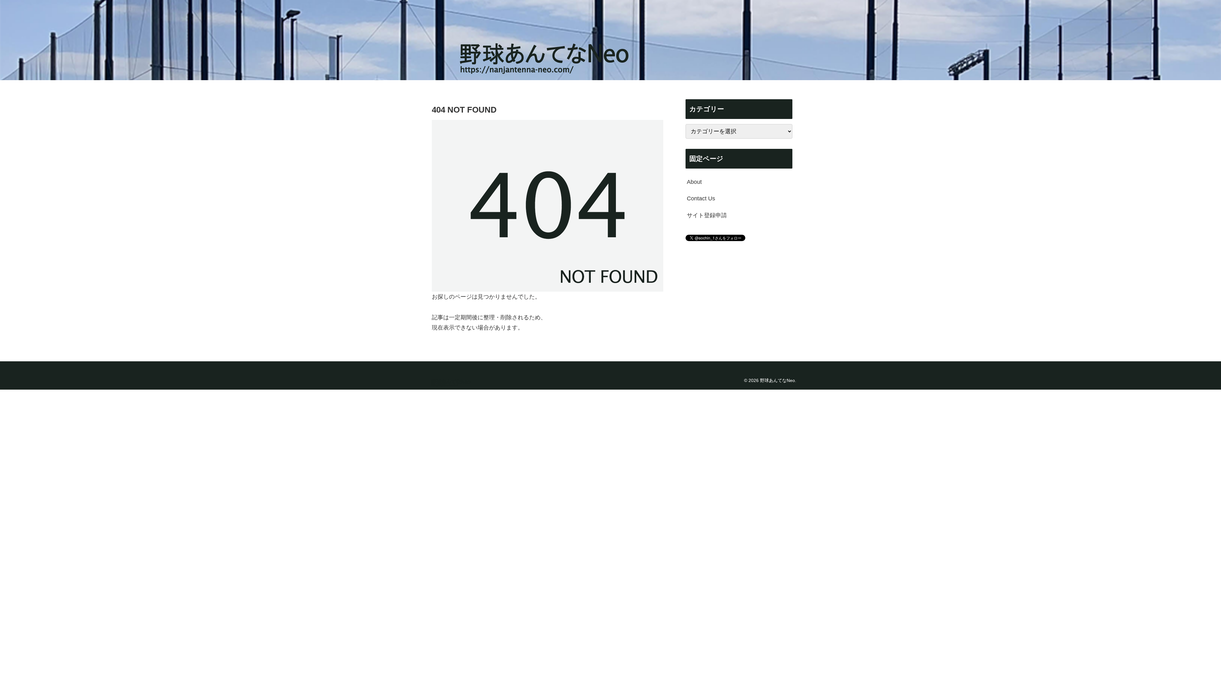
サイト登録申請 (707, 215)
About (694, 182)
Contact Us (701, 198)
